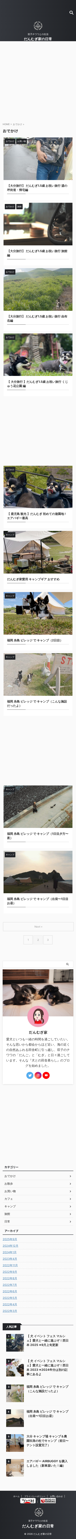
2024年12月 (10, 1245)
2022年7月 (10, 1285)
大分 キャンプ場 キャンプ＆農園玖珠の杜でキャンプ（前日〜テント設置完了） (48, 1441)
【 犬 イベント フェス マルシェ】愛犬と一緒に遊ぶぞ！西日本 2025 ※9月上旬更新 (48, 1340)
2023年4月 (10, 1259)
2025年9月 (10, 1239)
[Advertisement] (38, 81)
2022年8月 (10, 1278)
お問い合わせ (56, 1496)
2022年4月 (10, 1304)
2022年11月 (10, 1265)
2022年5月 (10, 1298)
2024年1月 (10, 1252)
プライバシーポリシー (34, 1496)
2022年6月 (10, 1291)
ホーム (16, 1496)
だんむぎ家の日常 (38, 39)
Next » (38, 926)
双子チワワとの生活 (38, 1520)
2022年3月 (10, 1311)
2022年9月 (10, 1272)
